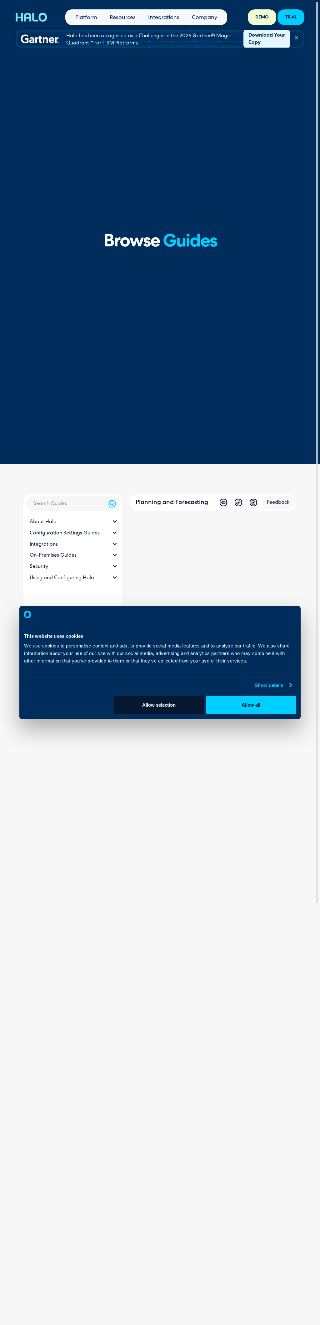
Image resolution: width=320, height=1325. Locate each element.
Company (204, 18)
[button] (72, 522)
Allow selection (159, 705)
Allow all (251, 705)
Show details (269, 685)
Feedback (278, 502)
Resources (123, 18)
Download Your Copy (266, 39)
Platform (86, 18)
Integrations (163, 18)
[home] (31, 17)
